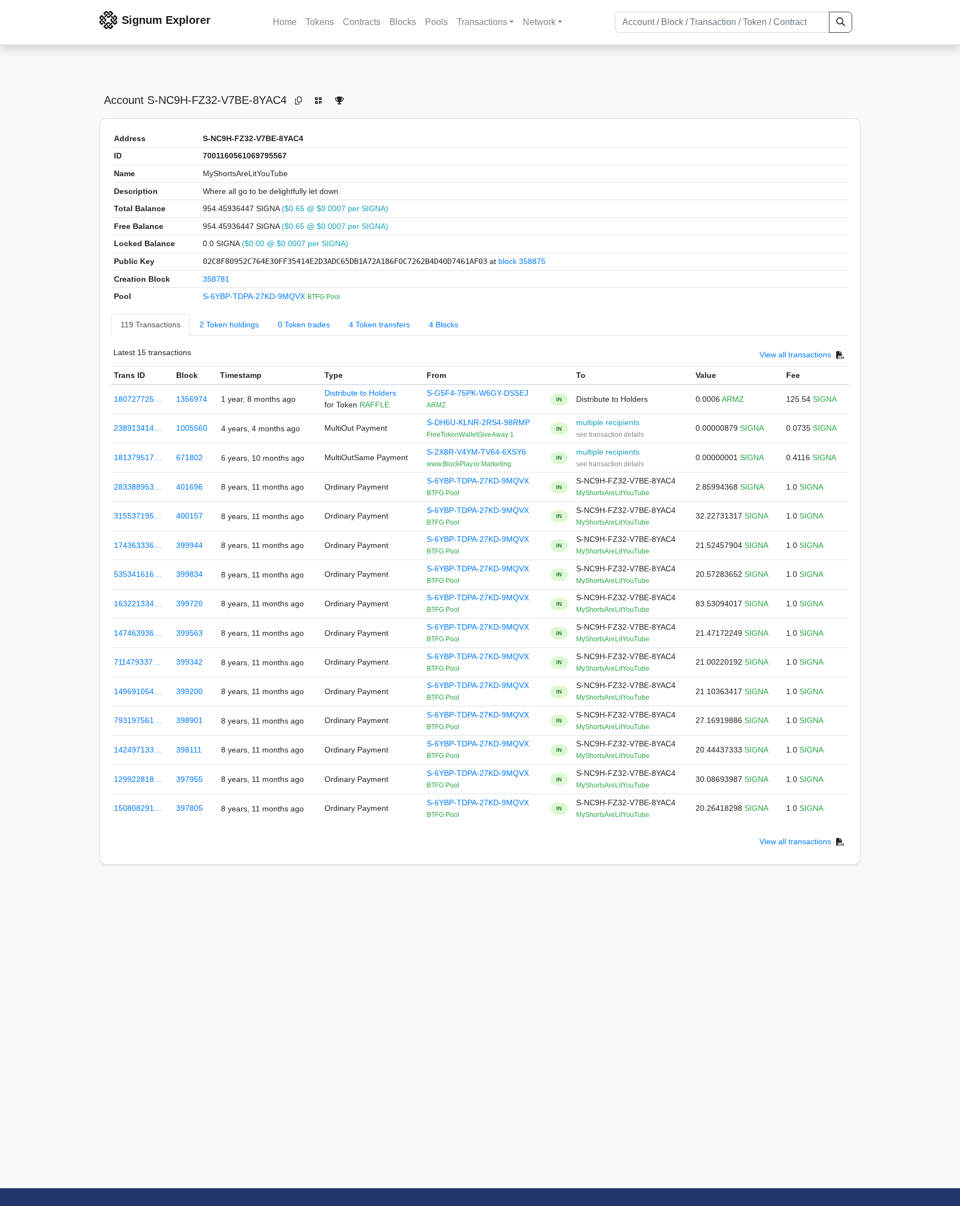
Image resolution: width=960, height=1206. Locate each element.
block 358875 (522, 261)
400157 (189, 515)
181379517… (138, 457)
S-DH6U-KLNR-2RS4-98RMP (478, 422)
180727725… (138, 399)
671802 (189, 457)
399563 (189, 633)
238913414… (138, 427)
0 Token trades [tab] (304, 324)
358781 (216, 279)
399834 (189, 574)
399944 (189, 545)
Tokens (320, 22)
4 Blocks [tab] (443, 324)
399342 (189, 661)
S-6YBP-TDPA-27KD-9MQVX (255, 296)
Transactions (482, 22)
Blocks (402, 22)
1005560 (191, 427)
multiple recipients (607, 422)
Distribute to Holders (360, 392)
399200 (189, 691)
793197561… (138, 720)
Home (285, 22)
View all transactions (795, 354)
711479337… (137, 661)
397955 (189, 779)
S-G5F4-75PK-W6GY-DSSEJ (477, 392)
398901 (189, 720)
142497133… (138, 749)
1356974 (191, 399)
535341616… (138, 574)
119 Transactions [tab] (151, 324)
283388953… (138, 486)
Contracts (362, 22)
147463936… (138, 633)
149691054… (138, 691)
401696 (189, 486)
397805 (189, 808)
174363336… (138, 545)
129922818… (138, 779)
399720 (189, 603)
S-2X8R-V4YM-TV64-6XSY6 (476, 451)
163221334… (138, 603)
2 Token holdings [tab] (229, 324)
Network (539, 22)
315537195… (138, 515)
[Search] (840, 22)
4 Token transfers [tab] (379, 324)
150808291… (138, 808)
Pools (436, 22)
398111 (189, 749)
